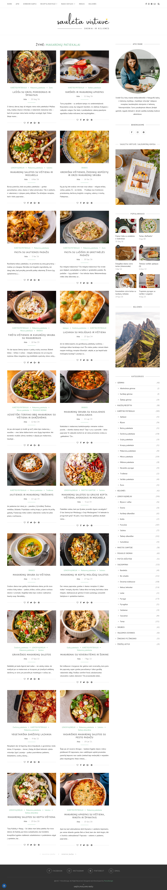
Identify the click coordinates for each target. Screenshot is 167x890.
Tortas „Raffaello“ (146, 236)
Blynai (139, 422)
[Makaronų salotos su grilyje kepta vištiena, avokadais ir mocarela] (84, 469)
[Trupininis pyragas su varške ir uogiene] (149, 281)
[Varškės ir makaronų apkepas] (84, 66)
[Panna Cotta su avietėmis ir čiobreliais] (125, 226)
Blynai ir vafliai (139, 502)
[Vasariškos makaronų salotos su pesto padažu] (84, 706)
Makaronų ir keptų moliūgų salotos (84, 574)
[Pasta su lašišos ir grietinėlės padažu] (84, 227)
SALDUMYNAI (138, 564)
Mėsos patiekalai (26, 331)
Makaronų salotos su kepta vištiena (31, 817)
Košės (139, 519)
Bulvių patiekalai (139, 428)
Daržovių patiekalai (79, 328)
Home (9, 4)
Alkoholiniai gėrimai (139, 388)
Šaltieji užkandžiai (84, 730)
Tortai (139, 621)
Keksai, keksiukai (139, 587)
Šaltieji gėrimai (139, 400)
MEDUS (82, 4)
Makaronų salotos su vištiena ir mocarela (31, 174)
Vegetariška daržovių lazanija (32, 734)
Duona (139, 508)
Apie (17, 4)
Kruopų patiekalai (139, 445)
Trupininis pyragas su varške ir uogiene (147, 292)
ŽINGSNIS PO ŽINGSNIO (138, 638)
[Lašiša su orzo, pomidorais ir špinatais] (31, 66)
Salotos (49, 168)
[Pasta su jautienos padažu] (31, 227)
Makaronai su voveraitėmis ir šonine (84, 654)
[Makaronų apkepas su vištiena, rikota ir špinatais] (84, 789)
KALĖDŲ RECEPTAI (138, 405)
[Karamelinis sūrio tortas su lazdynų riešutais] (125, 281)
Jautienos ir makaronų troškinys (31, 494)
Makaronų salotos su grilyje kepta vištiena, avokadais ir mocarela (85, 496)
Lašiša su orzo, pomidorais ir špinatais (32, 94)
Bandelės (139, 570)
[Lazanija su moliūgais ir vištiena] (84, 307)
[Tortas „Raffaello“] (149, 226)
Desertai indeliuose (139, 582)
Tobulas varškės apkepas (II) (148, 265)
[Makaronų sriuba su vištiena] (31, 549)
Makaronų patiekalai (37, 88)
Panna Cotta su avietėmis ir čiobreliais (125, 237)
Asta (25, 99)
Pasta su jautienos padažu (31, 252)
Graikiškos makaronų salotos (31, 654)
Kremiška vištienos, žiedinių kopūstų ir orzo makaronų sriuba (84, 174)
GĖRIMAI (138, 382)
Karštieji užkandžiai (139, 513)
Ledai (139, 593)
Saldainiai (139, 610)
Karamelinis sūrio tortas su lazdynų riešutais (125, 292)
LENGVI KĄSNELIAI (17, 168)
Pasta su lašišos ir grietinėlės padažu (84, 254)
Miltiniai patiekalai (139, 462)
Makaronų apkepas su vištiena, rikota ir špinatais (84, 816)
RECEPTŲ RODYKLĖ (47, 4)
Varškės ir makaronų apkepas (84, 92)
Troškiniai (49, 490)
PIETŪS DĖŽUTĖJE (138, 559)
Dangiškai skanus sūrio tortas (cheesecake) (124, 265)
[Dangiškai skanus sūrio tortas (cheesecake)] (125, 253)
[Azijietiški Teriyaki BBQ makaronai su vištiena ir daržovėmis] (31, 386)
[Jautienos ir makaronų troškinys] (31, 469)
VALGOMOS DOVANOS (138, 633)
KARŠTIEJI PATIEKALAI (19, 88)
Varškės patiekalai (94, 88)
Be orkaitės (139, 576)
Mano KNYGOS (67, 4)
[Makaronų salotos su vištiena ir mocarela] (31, 147)
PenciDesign (108, 881)
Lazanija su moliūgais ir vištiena (84, 332)
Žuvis (51, 88)
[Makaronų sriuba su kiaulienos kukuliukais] (84, 386)
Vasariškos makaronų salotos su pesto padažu (84, 736)
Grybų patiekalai (73, 648)
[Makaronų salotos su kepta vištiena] (31, 789)
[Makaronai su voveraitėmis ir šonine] (84, 626)
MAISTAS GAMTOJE (88, 490)
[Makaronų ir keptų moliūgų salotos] (84, 549)
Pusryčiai (139, 525)
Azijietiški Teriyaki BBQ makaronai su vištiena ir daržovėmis (31, 416)
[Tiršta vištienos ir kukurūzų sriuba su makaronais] (31, 307)
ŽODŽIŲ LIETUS (138, 644)
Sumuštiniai (139, 542)
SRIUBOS (84, 168)
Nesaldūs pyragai (139, 468)
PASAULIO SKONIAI (39, 410)
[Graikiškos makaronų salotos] (31, 626)
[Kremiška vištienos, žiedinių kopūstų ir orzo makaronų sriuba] (84, 147)
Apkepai (66, 328)
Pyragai (139, 599)
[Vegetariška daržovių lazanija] (31, 706)
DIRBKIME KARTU (30, 4)
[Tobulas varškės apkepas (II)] (149, 253)
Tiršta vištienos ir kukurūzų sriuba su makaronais (31, 336)
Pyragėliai (139, 604)
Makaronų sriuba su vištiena (31, 574)
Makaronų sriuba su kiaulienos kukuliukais (84, 413)
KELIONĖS (92, 4)
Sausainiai (139, 616)
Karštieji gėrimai (139, 394)
